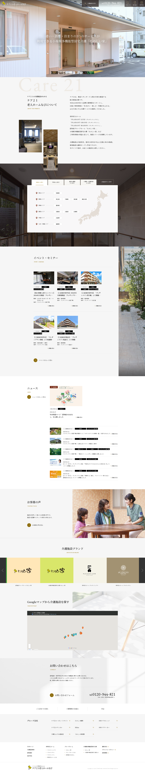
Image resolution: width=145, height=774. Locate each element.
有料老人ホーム (69, 428)
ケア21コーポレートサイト (59, 721)
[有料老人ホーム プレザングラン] (89, 570)
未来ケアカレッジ (104, 721)
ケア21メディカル (56, 727)
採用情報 (104, 753)
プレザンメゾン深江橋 (93, 289)
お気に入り (128, 5)
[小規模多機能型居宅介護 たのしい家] (22, 570)
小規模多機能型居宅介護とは (91, 752)
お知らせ (61, 408)
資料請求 (135, 5)
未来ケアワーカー (104, 727)
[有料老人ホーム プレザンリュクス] (55, 570)
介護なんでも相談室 (57, 734)
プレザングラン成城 (38, 333)
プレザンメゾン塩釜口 (69, 333)
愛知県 (61, 333)
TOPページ (30, 746)
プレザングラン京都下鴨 (39, 289)
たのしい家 (68, 750)
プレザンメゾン (51, 755)
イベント (37, 287)
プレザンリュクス (51, 750)
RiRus (77, 727)
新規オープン (80, 449)
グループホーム (54, 408)
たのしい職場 (79, 721)
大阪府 (84, 289)
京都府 (45, 287)
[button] (3, 570)
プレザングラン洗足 (92, 459)
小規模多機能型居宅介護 (90, 746)
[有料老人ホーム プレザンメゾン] (122, 570)
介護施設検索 (30, 750)
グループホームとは (70, 752)
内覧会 (69, 287)
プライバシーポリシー (108, 750)
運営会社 (104, 746)
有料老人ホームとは (52, 757)
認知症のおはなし (70, 755)
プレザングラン (51, 752)
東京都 (80, 459)
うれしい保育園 (80, 734)
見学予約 (142, 5)
